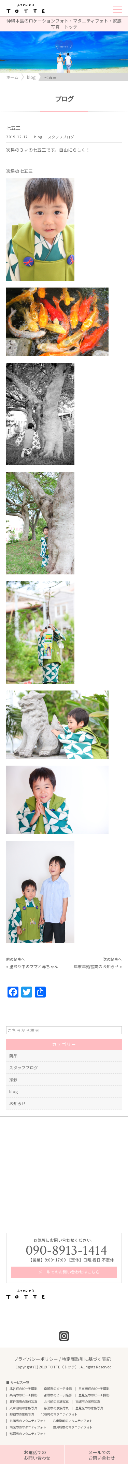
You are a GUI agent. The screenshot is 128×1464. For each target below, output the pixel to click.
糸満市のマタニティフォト (28, 1420)
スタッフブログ (61, 137)
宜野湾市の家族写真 (23, 1401)
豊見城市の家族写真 (89, 1408)
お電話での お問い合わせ (32, 1455)
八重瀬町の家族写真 (23, 1408)
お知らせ (17, 1103)
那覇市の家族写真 (22, 1414)
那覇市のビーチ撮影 (58, 1395)
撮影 (13, 1079)
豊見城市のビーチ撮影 (94, 1395)
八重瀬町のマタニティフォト (73, 1420)
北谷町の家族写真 (56, 1401)
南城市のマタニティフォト (28, 1427)
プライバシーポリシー (36, 1359)
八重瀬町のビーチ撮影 (94, 1388)
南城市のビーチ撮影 (58, 1388)
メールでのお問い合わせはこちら (68, 1271)
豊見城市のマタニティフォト (73, 1427)
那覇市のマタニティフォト (28, 1433)
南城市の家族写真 (87, 1401)
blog (38, 137)
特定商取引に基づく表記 (86, 1359)
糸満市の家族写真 (56, 1408)
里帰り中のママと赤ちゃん (33, 966)
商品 (13, 1055)
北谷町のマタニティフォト (59, 1414)
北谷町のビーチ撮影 (23, 1388)
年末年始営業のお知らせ (96, 966)
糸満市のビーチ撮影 (23, 1395)
